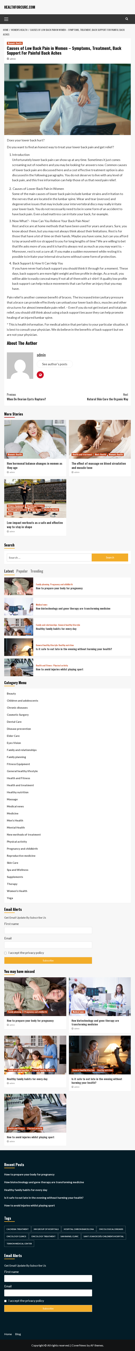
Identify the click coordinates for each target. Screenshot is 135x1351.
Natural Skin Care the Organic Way (107, 396)
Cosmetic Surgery (18, 714)
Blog (18, 1334)
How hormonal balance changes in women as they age (34, 465)
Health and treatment (82, 454)
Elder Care (13, 735)
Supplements (15, 876)
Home (8, 1334)
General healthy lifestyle (69, 625)
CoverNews (79, 1345)
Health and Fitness (35, 506)
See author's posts (54, 364)
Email (8, 938)
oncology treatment (43, 1236)
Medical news (41, 605)
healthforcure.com (19, 7)
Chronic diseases (17, 707)
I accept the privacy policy (26, 953)
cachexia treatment (18, 1229)
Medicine (12, 813)
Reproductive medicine (21, 855)
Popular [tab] (22, 571)
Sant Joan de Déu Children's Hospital (104, 1236)
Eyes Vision (14, 742)
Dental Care (14, 721)
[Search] (127, 19)
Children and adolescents (22, 700)
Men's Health (100, 454)
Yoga (10, 513)
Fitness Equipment (16, 506)
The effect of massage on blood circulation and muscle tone (99, 465)
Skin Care (12, 862)
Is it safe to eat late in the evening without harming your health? (74, 649)
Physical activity (60, 666)
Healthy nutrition (66, 645)
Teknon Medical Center (19, 1243)
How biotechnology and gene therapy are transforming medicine (73, 608)
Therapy (12, 883)
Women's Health (15, 43)
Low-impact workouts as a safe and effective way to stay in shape (35, 524)
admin (13, 58)
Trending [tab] (36, 571)
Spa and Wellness (17, 869)
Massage (12, 799)
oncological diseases (111, 1229)
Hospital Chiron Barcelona (79, 1229)
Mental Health (16, 827)
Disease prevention (19, 728)
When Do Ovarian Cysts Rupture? (26, 396)
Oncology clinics (16, 1236)
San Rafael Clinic (70, 1236)
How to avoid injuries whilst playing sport (59, 669)
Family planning (42, 584)
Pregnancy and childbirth (61, 584)
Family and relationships (46, 625)
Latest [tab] (9, 571)
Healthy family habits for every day (56, 629)
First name (11, 924)
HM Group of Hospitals (46, 1229)
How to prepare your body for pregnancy (59, 588)
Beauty (11, 693)
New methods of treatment (24, 834)
